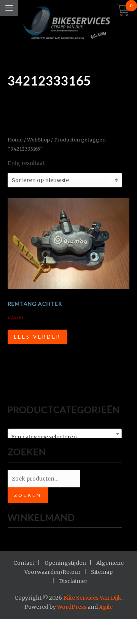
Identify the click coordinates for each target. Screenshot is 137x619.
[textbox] (64, 437)
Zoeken (27, 495)
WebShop (38, 140)
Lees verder (37, 337)
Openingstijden (65, 562)
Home (15, 140)
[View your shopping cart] (123, 11)
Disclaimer (73, 581)
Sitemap (102, 572)
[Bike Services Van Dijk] (68, 24)
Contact (23, 562)
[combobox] (65, 434)
